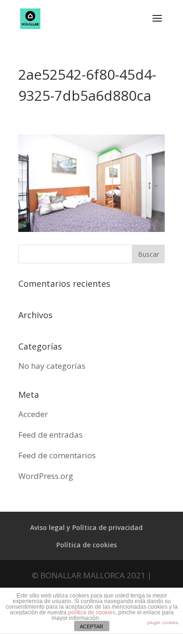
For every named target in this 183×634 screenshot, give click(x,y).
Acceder (33, 414)
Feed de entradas (50, 434)
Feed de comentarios (57, 455)
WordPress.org (45, 475)
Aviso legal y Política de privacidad (86, 527)
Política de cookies (86, 544)
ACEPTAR (91, 626)
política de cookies (91, 612)
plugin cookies (162, 622)
